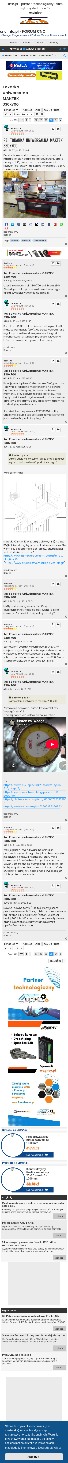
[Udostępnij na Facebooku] (6, 224)
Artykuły (53, 42)
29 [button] (46, 120)
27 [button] (36, 120)
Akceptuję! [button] (34, 1456)
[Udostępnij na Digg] (24, 224)
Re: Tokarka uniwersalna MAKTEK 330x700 (32, 143)
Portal (13, 42)
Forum (26, 42)
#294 (6, 378)
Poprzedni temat (31, 110)
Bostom (7, 263)
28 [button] (41, 120)
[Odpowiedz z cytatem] (58, 129)
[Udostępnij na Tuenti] (18, 224)
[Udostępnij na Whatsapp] (61, 224)
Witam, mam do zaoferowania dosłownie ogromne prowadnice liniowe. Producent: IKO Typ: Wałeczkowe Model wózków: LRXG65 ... (33, 1322)
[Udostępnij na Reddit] (30, 224)
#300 (6, 903)
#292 (6, 281)
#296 (6, 601)
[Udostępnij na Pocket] (6, 228)
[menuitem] (34, 49)
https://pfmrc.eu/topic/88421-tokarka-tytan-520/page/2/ (32, 786)
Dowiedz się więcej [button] (50, 1447)
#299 (6, 845)
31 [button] (56, 120)
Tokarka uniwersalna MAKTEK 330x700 (15, 95)
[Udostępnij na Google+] (55, 224)
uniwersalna (40, 240)
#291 (5, 150)
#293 (6, 321)
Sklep (40, 42)
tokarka (26, 240)
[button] (21, 120)
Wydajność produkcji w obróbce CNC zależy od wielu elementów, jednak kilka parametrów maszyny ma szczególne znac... (33, 1250)
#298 (6, 689)
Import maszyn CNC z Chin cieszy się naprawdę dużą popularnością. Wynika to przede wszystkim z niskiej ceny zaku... (32, 1229)
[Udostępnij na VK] (43, 224)
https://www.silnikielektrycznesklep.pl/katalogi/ (34, 563)
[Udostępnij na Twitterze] (12, 224)
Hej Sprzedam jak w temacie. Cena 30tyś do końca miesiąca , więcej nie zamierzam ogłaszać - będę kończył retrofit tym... (33, 1342)
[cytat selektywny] (53, 129)
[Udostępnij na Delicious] (37, 224)
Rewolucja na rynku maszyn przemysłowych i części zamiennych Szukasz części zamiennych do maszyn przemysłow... (34, 1209)
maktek (14, 240)
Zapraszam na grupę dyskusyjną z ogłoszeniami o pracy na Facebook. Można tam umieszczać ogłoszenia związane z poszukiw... (32, 1361)
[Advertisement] (34, 1283)
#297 (6, 642)
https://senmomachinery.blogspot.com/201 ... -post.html (33, 793)
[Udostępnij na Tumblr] (49, 224)
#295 (6, 447)
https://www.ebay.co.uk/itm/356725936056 (31, 806)
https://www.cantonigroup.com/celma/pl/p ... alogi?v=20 (33, 557)
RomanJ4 (16, 128)
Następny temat (52, 110)
